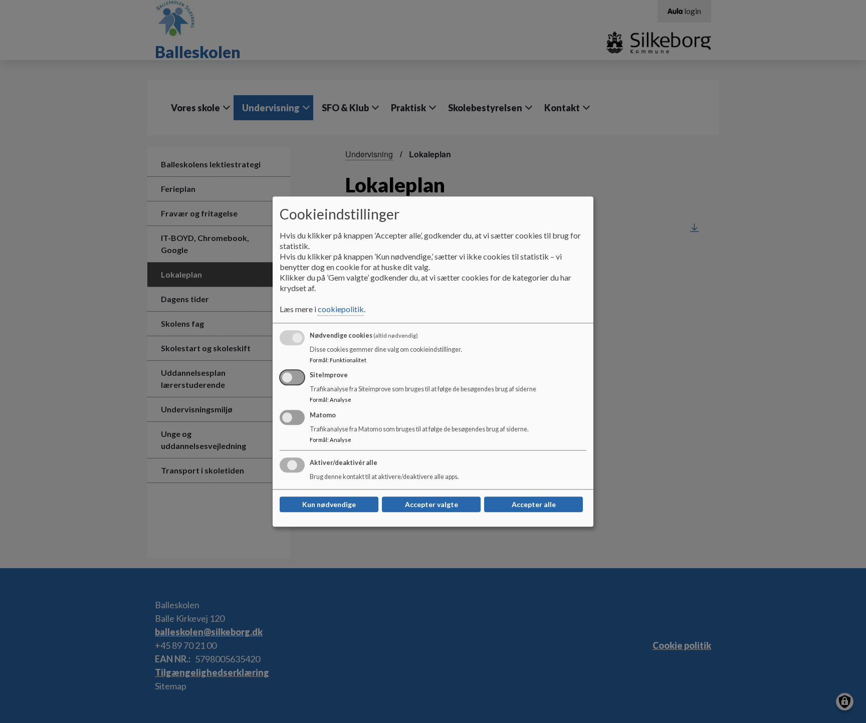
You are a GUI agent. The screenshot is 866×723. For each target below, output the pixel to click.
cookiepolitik (341, 309)
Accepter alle (534, 504)
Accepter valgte (431, 504)
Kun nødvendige (329, 504)
